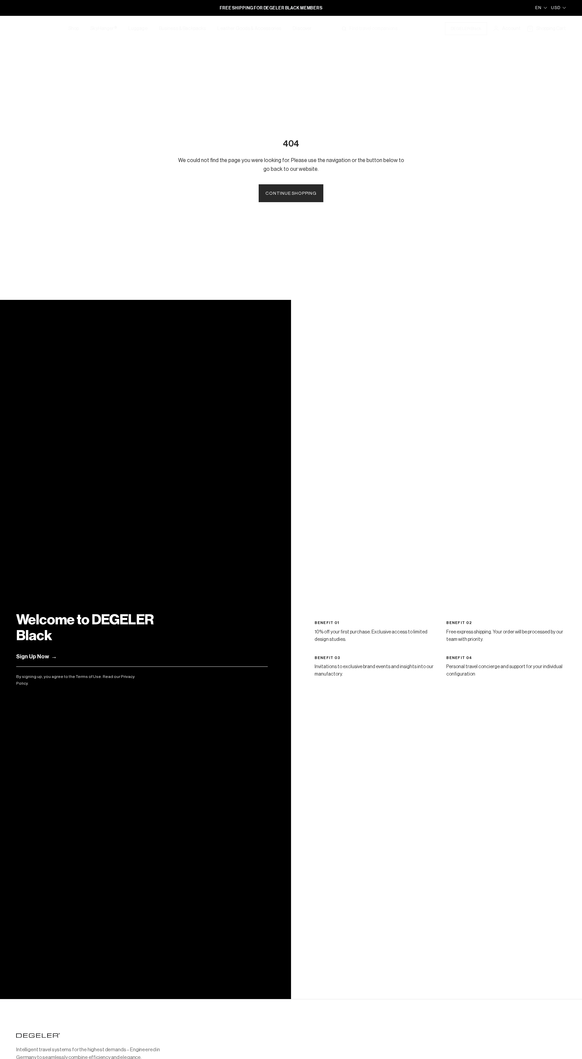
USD (555, 7)
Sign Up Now (36, 656)
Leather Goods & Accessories (249, 28)
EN (538, 7)
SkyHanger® (103, 28)
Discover (302, 28)
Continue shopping (291, 193)
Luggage (138, 28)
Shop (73, 28)
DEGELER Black (466, 28)
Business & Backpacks (182, 28)
